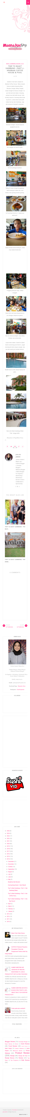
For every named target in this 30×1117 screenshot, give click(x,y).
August (10, 871)
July (9, 874)
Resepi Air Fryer (23, 1055)
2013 (8, 914)
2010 (8, 921)
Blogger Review (10, 1041)
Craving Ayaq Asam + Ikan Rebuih (17, 885)
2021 (8, 841)
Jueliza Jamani (18, 456)
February (10, 908)
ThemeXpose (14, 1109)
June (9, 877)
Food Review (12, 1046)
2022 (8, 838)
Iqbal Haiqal (8, 1048)
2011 (8, 919)
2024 (8, 833)
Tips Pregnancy (15, 1060)
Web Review (25, 1060)
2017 (8, 851)
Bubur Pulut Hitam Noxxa (18, 933)
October (10, 866)
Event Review (25, 1044)
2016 (8, 854)
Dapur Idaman (8, 1044)
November (11, 864)
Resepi (12, 1056)
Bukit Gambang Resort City (15, 63)
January (10, 911)
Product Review (22, 1053)
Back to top (22, 1114)
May (9, 879)
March (10, 906)
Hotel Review (24, 1046)
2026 (8, 831)
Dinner (16, 1044)
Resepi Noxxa (9, 1058)
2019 (8, 846)
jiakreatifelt (5, 1111)
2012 (8, 916)
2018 (8, 848)
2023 (8, 836)
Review (21, 1058)
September (11, 869)
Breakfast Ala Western (14, 882)
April (9, 903)
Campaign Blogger (23, 1041)
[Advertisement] (15, 20)
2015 (8, 856)
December (11, 861)
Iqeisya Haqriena (19, 1048)
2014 (8, 859)
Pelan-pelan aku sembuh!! (18, 1008)
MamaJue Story (21, 686)
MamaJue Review (17, 1050)
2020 (8, 843)
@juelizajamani (20, 689)
